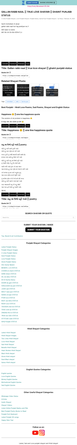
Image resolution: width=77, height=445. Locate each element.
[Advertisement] (38, 48)
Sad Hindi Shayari (7, 344)
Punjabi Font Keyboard (9, 414)
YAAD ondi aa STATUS (9, 310)
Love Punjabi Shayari (22, 18)
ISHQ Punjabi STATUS (9, 322)
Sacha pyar (25, 101)
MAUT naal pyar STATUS (10, 292)
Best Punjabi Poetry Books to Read (13, 411)
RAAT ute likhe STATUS (9, 301)
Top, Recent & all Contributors (12, 236)
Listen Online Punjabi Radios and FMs (14, 408)
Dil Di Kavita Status (8, 280)
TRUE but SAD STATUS (9, 316)
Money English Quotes (9, 379)
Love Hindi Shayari (8, 341)
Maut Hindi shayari (8, 353)
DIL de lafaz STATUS (8, 277)
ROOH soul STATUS (8, 304)
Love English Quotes (8, 376)
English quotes (6, 373)
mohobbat (10, 101)
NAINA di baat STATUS (9, 295)
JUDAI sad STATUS (8, 289)
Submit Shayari (32, 2)
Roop (61, 18)
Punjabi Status (34, 18)
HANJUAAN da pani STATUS (11, 286)
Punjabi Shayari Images (9, 250)
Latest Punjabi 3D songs (10, 417)
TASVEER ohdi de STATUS (10, 307)
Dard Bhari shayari (7, 359)
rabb (17, 101)
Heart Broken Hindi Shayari (11, 350)
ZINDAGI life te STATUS (9, 313)
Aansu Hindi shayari (8, 362)
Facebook (13, 63)
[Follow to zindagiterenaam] (42, 435)
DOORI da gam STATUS (9, 283)
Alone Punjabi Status (8, 262)
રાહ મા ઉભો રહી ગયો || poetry (14, 144)
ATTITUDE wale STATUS (10, 319)
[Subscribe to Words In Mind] (35, 435)
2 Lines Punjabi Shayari (8, 18)
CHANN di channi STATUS (10, 271)
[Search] (73, 217)
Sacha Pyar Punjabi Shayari (47, 18)
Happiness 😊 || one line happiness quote (20, 114)
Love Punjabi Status (8, 259)
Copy (27, 63)
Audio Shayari (6, 402)
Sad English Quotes (8, 385)
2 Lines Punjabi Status (9, 253)
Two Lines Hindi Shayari (9, 338)
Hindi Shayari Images (8, 335)
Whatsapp (21, 63)
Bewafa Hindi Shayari (9, 347)
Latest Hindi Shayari (8, 332)
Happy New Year (7, 420)
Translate (5, 63)
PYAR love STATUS (8, 298)
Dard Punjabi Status (8, 256)
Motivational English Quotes (11, 382)
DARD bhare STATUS (8, 274)
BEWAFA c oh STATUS (9, 268)
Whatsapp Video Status (9, 396)
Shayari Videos (6, 405)
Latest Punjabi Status (8, 247)
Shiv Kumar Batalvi (8, 265)
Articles (4, 399)
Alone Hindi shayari (8, 356)
